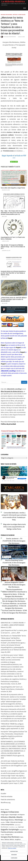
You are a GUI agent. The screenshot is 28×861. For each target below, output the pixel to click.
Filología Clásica (22, 829)
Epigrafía (4, 829)
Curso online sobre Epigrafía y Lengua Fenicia (13, 188)
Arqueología (13, 814)
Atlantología (19, 820)
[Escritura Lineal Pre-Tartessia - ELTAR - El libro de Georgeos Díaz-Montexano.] (14, 611)
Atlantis (19, 817)
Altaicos (7, 809)
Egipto (16, 827)
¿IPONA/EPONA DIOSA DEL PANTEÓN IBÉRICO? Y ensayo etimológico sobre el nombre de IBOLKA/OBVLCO (14, 299)
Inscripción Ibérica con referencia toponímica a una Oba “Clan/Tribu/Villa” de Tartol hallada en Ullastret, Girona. (13, 273)
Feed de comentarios (8, 799)
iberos (2, 839)
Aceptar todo (14, 851)
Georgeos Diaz (9, 834)
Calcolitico (3, 822)
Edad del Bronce (12, 827)
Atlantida (12, 817)
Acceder (3, 793)
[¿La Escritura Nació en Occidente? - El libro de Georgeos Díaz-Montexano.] (14, 600)
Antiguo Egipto (5, 814)
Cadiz (25, 820)
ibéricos (12, 839)
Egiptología (21, 827)
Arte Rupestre (21, 814)
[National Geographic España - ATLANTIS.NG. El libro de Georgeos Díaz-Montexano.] (14, 584)
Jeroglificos (18, 839)
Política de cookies (12, 848)
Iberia (21, 837)
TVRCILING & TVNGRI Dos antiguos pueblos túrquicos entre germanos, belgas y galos (12, 726)
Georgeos (2, 834)
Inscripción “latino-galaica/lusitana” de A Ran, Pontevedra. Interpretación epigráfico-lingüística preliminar (14, 734)
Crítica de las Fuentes (16, 822)
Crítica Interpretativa (7, 824)
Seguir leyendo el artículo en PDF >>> (14, 156)
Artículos (15, 14)
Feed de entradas (6, 796)
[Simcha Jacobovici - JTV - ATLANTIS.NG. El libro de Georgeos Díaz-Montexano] (14, 541)
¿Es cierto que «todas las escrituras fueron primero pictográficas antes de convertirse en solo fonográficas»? (13, 763)
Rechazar (14, 854)
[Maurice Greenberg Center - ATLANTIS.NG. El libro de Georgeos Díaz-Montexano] (14, 562)
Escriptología (21, 14)
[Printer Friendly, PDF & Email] (14, 162)
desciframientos (17, 824)
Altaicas (2, 809)
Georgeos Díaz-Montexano (10, 36)
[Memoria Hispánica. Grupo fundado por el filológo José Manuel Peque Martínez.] (14, 502)
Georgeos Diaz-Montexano (10, 837)
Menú (24, 8)
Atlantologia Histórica (7, 820)
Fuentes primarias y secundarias (12, 832)
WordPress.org (5, 802)
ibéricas (7, 839)
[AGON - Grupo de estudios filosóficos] (14, 573)
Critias (7, 822)
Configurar (14, 857)
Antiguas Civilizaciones (6, 14)
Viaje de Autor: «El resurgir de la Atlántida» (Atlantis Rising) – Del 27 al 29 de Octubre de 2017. (13, 246)
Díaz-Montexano (4, 827)
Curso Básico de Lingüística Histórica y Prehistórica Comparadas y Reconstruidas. (13, 681)
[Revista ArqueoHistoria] (14, 589)
